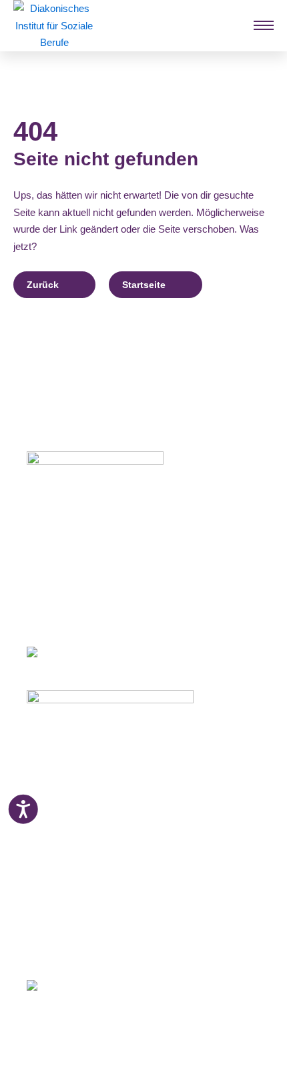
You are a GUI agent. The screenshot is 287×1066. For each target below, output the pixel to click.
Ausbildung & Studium (78, 766)
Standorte (49, 832)
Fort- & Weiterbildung (76, 783)
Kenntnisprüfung (66, 816)
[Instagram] (55, 946)
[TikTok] (130, 946)
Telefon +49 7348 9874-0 (80, 585)
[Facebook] (32, 946)
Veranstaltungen (64, 849)
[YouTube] (106, 946)
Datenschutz (55, 915)
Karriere (44, 866)
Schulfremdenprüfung (77, 800)
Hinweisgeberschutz (73, 932)
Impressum (52, 899)
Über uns (47, 882)
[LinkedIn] (79, 946)
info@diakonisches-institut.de (88, 601)
